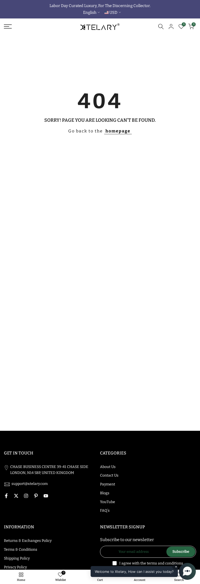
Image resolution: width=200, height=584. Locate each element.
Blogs (104, 493)
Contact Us (109, 475)
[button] (143, 571)
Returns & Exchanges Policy (28, 540)
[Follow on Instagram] (26, 496)
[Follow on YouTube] (45, 496)
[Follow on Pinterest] (36, 496)
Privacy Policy (15, 567)
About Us (108, 467)
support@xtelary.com (29, 484)
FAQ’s (105, 510)
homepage (117, 131)
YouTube (107, 502)
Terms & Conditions (20, 549)
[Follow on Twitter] (16, 496)
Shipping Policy (17, 558)
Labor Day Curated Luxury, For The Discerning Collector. (100, 5)
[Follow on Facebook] (6, 496)
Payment (107, 484)
